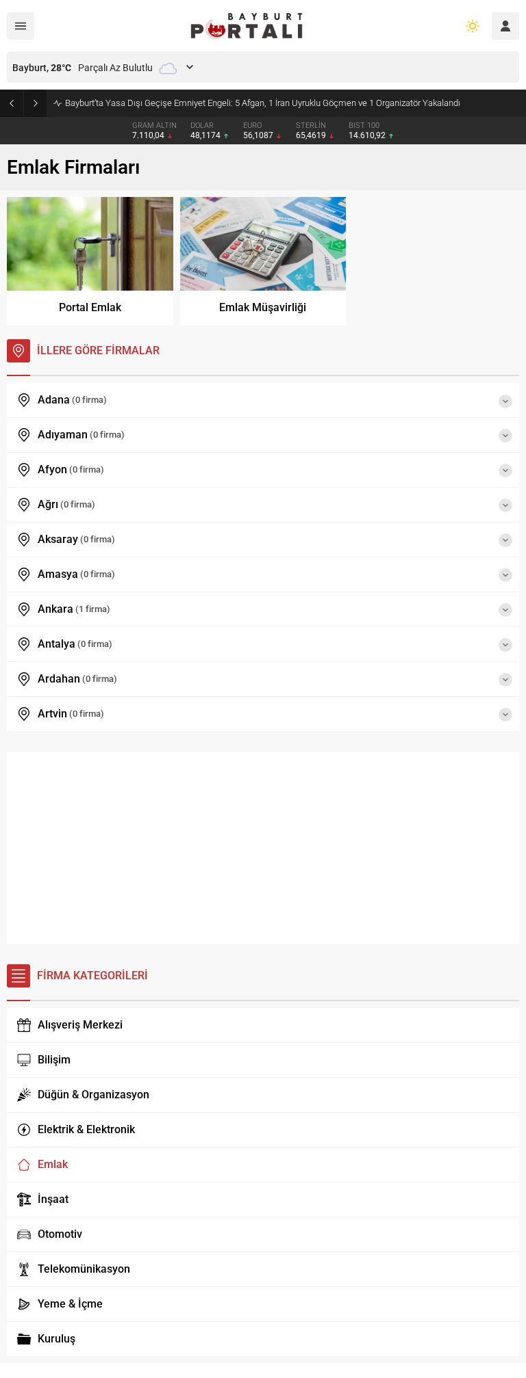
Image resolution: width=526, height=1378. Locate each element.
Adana (72, 399)
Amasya (76, 574)
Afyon (71, 469)
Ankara (74, 608)
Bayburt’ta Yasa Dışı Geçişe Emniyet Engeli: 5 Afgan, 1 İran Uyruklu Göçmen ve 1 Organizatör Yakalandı (262, 103)
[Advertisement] (263, 848)
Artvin (71, 713)
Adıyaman (81, 434)
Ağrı (66, 504)
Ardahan (77, 678)
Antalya (75, 643)
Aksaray (76, 539)
